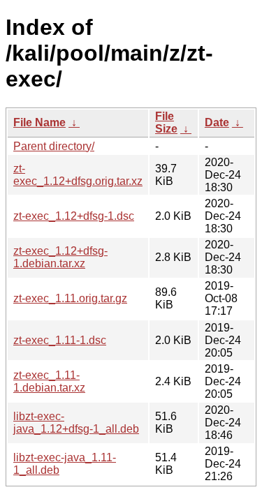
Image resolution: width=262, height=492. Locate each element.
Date (217, 122)
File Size (166, 122)
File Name (39, 122)
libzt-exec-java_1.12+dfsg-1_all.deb (76, 422)
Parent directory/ (53, 146)
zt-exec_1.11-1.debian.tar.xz (49, 381)
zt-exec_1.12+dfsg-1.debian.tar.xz (60, 257)
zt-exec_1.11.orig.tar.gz (70, 298)
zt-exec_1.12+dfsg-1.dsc (73, 216)
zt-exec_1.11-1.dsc (59, 340)
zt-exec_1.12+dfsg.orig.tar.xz (78, 175)
